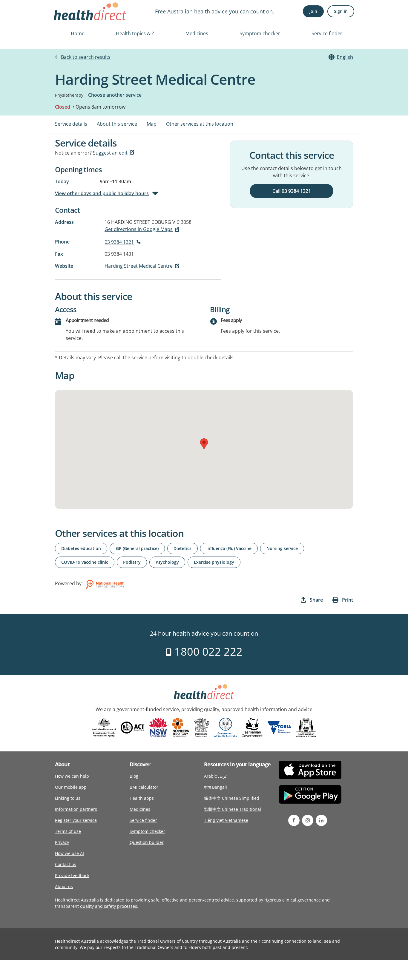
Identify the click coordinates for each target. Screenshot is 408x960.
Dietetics (182, 548)
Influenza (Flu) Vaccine (228, 548)
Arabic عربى (216, 776)
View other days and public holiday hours (102, 193)
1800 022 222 (207, 651)
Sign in (341, 11)
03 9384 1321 (119, 242)
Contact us (65, 864)
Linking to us (67, 798)
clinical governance (301, 900)
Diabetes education (81, 548)
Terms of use (68, 831)
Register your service (76, 820)
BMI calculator (144, 787)
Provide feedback (72, 875)
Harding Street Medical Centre (139, 266)
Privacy (62, 842)
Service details (71, 124)
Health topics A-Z (135, 33)
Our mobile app (71, 787)
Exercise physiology (214, 562)
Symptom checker (260, 33)
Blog (134, 776)
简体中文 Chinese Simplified (231, 798)
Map (152, 124)
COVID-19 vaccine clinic (84, 562)
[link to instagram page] (307, 820)
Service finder (327, 33)
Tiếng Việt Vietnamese (226, 820)
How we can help (72, 776)
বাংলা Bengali (215, 787)
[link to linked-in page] (321, 820)
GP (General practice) (137, 548)
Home (78, 33)
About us (64, 886)
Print (347, 600)
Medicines (196, 33)
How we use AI (69, 853)
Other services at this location (199, 124)
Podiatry (132, 562)
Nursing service (282, 548)
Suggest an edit (110, 153)
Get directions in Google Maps (139, 229)
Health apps (142, 798)
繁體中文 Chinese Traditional (232, 809)
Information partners (76, 809)
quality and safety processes (108, 906)
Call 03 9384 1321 (291, 191)
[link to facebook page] (294, 820)
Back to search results (86, 57)
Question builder (147, 842)
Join (313, 11)
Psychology (167, 562)
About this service (117, 124)
